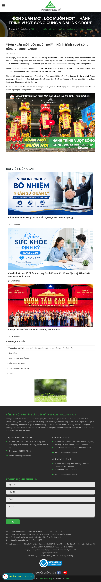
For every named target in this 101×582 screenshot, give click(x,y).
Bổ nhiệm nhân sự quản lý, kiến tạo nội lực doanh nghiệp (40, 217)
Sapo (67, 579)
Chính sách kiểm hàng (61, 534)
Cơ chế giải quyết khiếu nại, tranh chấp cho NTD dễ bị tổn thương (33, 537)
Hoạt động (12, 353)
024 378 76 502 (25, 451)
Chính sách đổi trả (36, 531)
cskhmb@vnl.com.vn (23, 456)
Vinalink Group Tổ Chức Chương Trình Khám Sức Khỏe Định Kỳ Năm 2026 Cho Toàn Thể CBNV (49, 275)
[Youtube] (65, 573)
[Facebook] (59, 573)
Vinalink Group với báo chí (19, 368)
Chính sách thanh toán (54, 531)
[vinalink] (50, 390)
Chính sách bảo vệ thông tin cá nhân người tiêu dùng (28, 534)
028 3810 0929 (71, 470)
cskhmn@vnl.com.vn (69, 453)
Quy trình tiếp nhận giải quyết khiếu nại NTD (24, 540)
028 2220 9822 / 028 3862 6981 (78, 448)
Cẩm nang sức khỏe (16, 363)
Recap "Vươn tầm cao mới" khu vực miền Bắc (34, 329)
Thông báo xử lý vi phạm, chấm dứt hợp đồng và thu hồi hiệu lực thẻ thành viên (40, 348)
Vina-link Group (46, 579)
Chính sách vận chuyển (16, 531)
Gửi (12, 522)
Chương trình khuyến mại (18, 358)
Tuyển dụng (13, 373)
